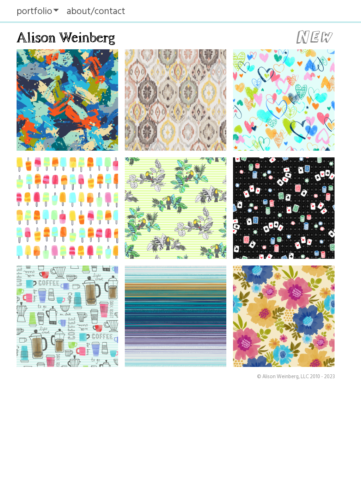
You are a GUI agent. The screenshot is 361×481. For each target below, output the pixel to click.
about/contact (96, 11)
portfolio (34, 11)
